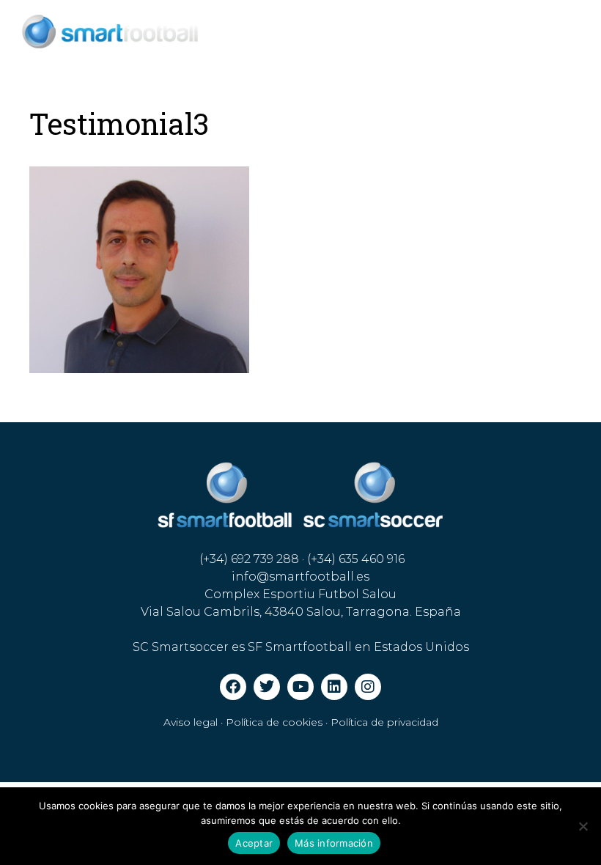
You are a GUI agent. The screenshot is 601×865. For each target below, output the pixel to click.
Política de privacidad (384, 722)
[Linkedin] (334, 687)
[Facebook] (233, 687)
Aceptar (254, 843)
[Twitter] (267, 687)
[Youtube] (300, 687)
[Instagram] (368, 687)
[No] (582, 826)
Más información (334, 843)
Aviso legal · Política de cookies (242, 722)
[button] (511, 42)
